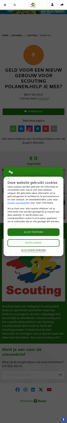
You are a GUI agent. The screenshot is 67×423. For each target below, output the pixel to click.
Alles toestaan (33, 232)
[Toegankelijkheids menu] (63, 419)
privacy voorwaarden (18, 203)
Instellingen (33, 242)
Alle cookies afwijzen (33, 250)
